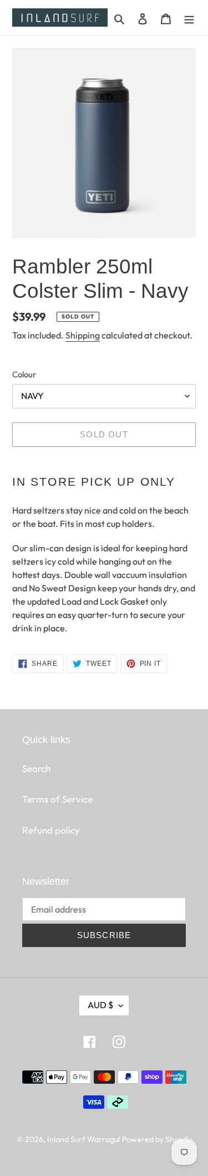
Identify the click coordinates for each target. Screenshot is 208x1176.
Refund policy (51, 830)
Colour (24, 374)
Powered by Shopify (157, 1139)
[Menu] (189, 18)
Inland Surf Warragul (83, 1139)
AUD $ (100, 1004)
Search (36, 768)
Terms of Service (57, 799)
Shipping (82, 335)
